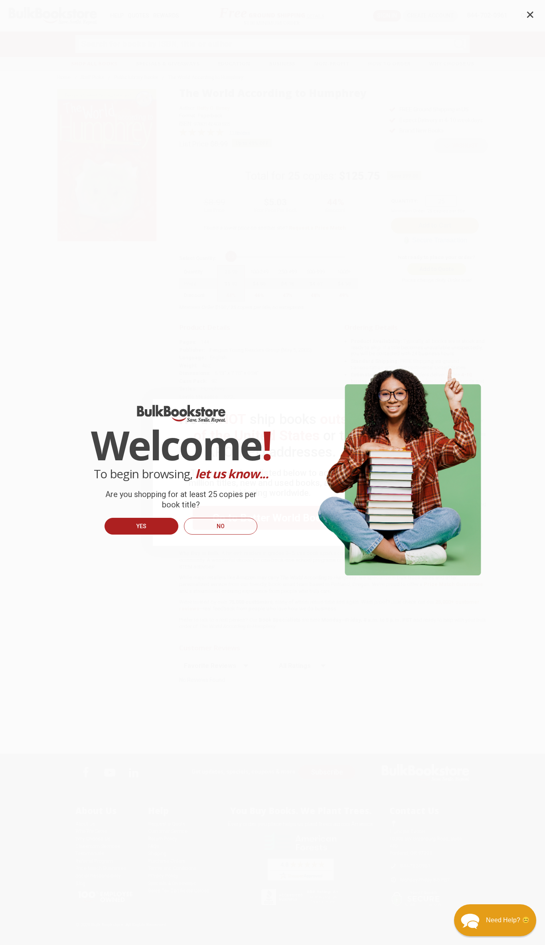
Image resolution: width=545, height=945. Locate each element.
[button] (495, 920)
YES (141, 526)
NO (221, 526)
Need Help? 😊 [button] (508, 920)
